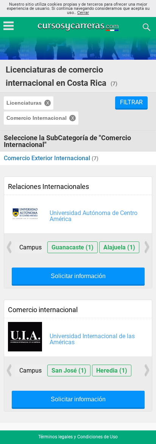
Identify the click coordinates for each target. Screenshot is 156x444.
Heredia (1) (111, 370)
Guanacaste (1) (72, 247)
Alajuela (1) (119, 247)
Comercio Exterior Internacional (48, 158)
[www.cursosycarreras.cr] (79, 26)
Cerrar (83, 12)
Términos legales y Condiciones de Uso (78, 436)
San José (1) (68, 370)
